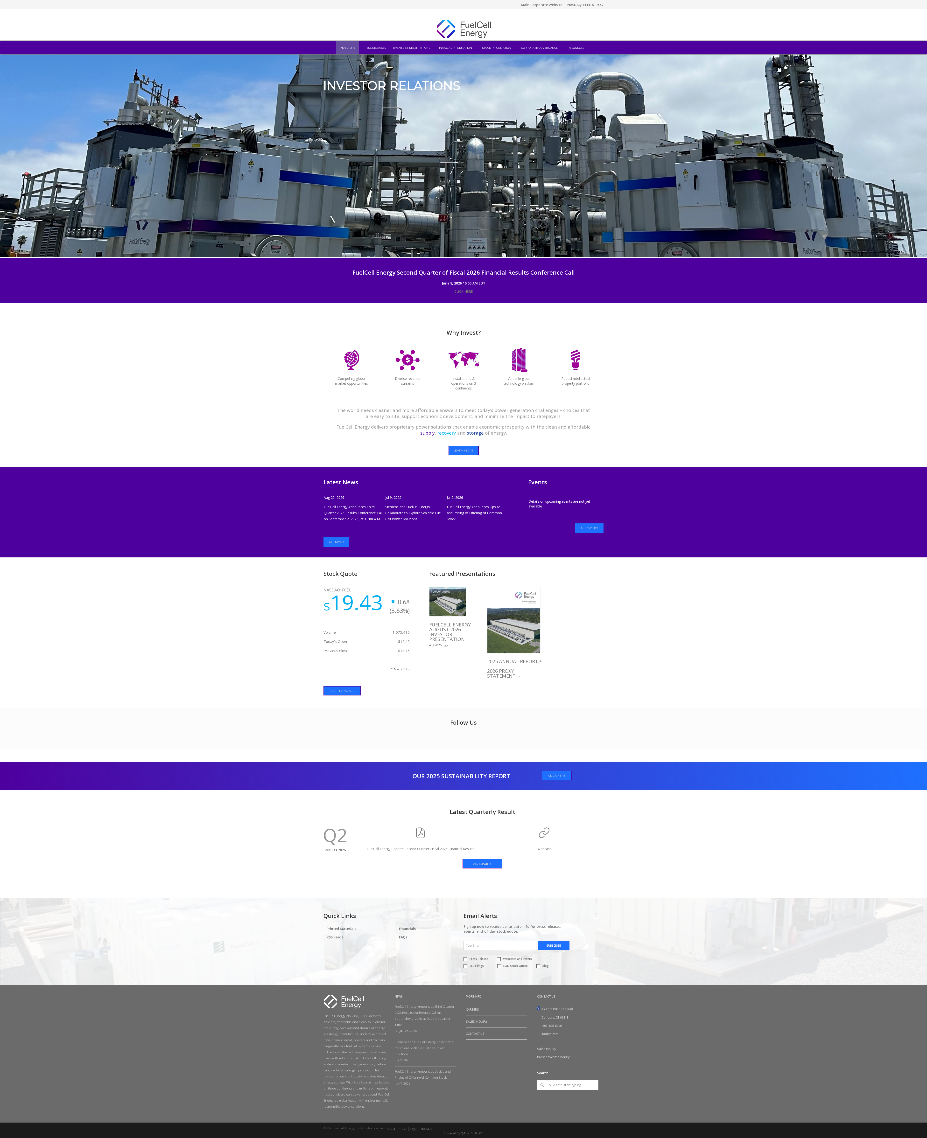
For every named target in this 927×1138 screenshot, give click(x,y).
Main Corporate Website (541, 4)
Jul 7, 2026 (455, 497)
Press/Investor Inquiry (553, 1057)
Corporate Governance (539, 47)
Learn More (463, 450)
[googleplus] (580, 1128)
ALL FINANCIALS (342, 691)
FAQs (403, 937)
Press (402, 1129)
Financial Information (454, 47)
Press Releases (374, 47)
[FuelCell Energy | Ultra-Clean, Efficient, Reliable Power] (463, 37)
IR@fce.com (549, 1034)
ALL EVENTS (589, 528)
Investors (347, 47)
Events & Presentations (411, 47)
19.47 (599, 4)
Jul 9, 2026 (393, 497)
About (391, 1129)
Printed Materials (341, 928)
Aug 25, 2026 (334, 497)
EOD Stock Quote (515, 966)
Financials (407, 928)
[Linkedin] (586, 1128)
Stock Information (496, 47)
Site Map (426, 1129)
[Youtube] (600, 1128)
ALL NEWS (336, 542)
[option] (463, 156)
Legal (413, 1129)
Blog (545, 966)
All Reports (482, 864)
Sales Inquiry (476, 1021)
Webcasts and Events (517, 959)
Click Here (557, 775)
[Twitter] (593, 1128)
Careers (472, 1009)
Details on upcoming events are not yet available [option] (559, 503)
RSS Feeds (335, 937)
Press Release (479, 959)
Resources (576, 47)
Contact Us (475, 1033)
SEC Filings (477, 966)
